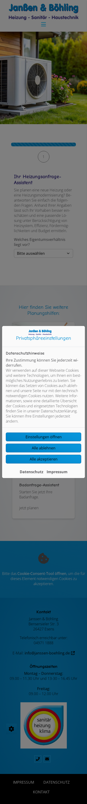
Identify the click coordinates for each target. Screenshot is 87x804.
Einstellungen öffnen (44, 436)
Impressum (57, 471)
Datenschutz (31, 471)
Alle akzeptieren (44, 459)
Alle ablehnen (43, 448)
